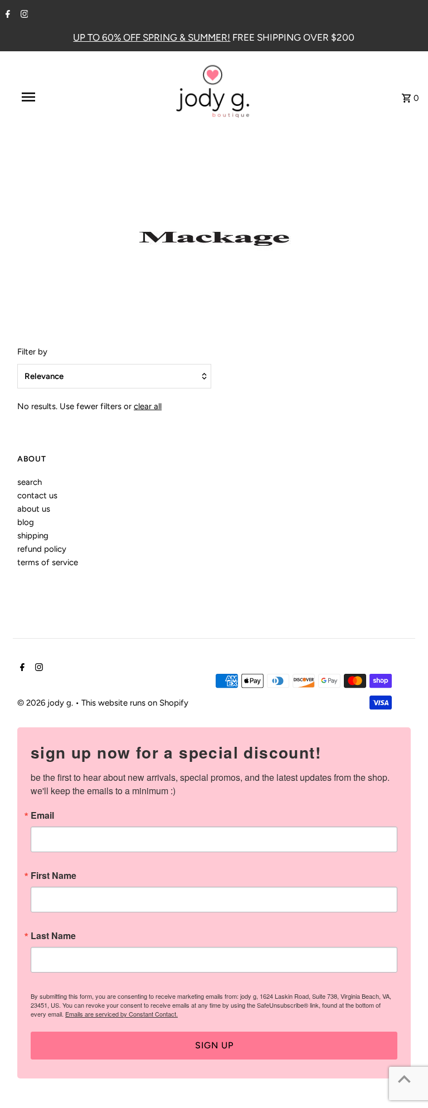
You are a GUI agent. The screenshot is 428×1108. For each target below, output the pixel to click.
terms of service (47, 562)
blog (25, 522)
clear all (148, 406)
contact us (37, 495)
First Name (53, 875)
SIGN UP (214, 1045)
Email (42, 815)
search (29, 482)
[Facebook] (6, 15)
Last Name (53, 935)
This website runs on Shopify (134, 703)
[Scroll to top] (404, 1078)
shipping (32, 536)
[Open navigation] (49, 97)
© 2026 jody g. (46, 703)
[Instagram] (23, 15)
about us (33, 509)
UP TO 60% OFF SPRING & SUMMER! (151, 37)
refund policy (41, 549)
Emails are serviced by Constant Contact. (121, 1013)
